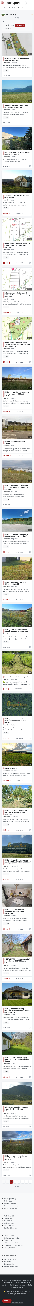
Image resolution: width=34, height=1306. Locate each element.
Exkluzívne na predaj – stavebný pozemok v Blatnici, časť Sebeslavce (16, 1109)
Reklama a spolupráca (12, 1238)
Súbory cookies (9, 1248)
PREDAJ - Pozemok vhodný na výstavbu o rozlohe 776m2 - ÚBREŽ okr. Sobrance (17, 1010)
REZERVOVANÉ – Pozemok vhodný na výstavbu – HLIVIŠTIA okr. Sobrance (17, 961)
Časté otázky (8, 1240)
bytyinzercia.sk (9, 1262)
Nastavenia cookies (17, 1303)
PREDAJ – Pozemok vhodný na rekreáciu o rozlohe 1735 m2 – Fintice (15, 721)
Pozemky (6, 62)
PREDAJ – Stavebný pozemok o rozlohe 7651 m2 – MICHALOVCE (16, 631)
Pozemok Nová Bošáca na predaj (16, 677)
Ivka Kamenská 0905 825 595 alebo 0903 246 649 (17, 197)
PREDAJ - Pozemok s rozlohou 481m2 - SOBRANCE (15, 583)
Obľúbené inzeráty (10, 1228)
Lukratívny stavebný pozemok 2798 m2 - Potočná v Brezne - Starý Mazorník (17, 295)
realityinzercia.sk (10, 1259)
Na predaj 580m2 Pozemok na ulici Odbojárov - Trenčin (17, 153)
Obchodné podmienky (12, 1243)
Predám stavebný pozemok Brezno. (14, 442)
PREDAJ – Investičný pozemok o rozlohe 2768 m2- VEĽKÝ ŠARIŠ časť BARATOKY (17, 862)
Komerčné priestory (11, 1206)
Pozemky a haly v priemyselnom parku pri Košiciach (16, 59)
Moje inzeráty (9, 1225)
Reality (17, 18)
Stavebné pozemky (10, 1203)
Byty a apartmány (10, 1199)
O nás (6, 1236)
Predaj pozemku (10, 768)
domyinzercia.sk (9, 1264)
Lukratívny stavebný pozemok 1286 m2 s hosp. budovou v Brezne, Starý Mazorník (17, 344)
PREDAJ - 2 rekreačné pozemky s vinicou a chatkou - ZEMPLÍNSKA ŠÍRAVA (16, 1059)
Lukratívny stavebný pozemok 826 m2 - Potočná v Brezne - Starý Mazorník (17, 245)
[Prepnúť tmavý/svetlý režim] (26, 3)
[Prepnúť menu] (30, 3)
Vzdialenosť (7, 28)
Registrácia (8, 1221)
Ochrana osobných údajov (13, 1245)
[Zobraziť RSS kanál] (31, 14)
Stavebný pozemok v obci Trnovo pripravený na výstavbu (16, 106)
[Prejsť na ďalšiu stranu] (26, 1182)
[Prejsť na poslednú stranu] (30, 1182)
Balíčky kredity (9, 1223)
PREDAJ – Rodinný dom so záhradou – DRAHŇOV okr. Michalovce (14, 911)
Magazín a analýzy (10, 1208)
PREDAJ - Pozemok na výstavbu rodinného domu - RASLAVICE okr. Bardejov (17, 487)
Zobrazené (19, 25)
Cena (12, 25)
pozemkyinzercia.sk (11, 1266)
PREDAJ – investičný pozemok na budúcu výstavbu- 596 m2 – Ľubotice (16, 394)
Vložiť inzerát (9, 1216)
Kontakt (12, 1236)
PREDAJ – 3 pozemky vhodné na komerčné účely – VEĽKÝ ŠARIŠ (16, 535)
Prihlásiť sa (8, 1218)
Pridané (6, 25)
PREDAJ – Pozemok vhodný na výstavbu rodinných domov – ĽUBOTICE (15, 1158)
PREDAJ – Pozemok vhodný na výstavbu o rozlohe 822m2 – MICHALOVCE (15, 812)
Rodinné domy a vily (11, 1201)
